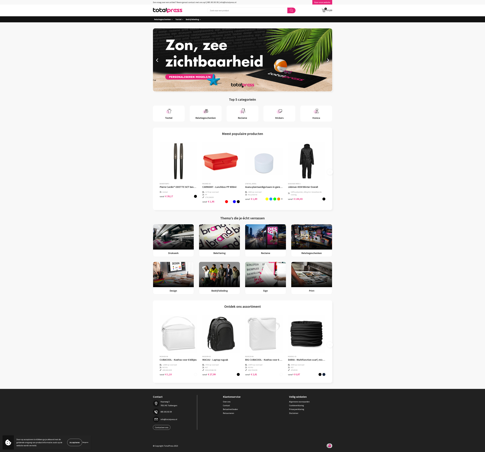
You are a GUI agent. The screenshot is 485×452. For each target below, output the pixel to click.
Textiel (178, 19)
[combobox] (247, 10)
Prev (157, 60)
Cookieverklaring (296, 405)
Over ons (227, 401)
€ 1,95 (208, 201)
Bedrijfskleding (192, 19)
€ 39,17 (166, 196)
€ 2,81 (251, 374)
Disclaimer (293, 413)
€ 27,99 (209, 374)
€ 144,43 (295, 198)
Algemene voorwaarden (299, 401)
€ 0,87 (294, 374)
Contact (226, 405)
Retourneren (228, 413)
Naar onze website (322, 2)
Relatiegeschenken (162, 19)
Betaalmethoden (230, 409)
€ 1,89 (251, 198)
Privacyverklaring (296, 409)
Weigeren (85, 442)
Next (327, 60)
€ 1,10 (166, 374)
